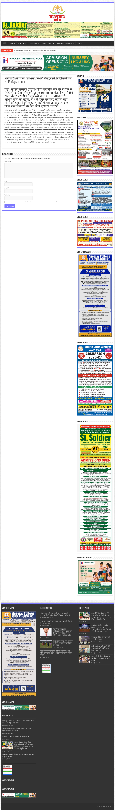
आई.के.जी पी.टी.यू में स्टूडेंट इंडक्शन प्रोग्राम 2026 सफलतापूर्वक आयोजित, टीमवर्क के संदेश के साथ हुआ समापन (101, 628)
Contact (79, 43)
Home (5, 43)
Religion (51, 43)
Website (7, 195)
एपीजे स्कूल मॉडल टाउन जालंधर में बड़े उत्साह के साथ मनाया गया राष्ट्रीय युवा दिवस (18, 722)
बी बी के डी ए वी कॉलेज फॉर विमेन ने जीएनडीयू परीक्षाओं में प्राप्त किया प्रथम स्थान (101, 648)
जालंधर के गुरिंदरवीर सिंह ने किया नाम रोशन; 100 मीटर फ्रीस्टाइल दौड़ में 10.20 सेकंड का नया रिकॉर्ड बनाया (56, 653)
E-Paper (43, 43)
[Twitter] (102, 806)
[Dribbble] (106, 806)
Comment (8, 161)
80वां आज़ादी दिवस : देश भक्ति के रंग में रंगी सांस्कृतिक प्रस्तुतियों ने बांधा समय (63, 643)
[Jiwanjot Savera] (57, 12)
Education (12, 43)
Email (6, 188)
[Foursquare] (108, 806)
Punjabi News (22, 43)
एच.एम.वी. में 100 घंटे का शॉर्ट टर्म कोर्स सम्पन (15, 737)
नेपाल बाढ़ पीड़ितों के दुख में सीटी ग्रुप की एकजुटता (100, 638)
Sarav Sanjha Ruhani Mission (65, 43)
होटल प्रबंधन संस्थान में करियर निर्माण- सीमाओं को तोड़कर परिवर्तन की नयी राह (17, 730)
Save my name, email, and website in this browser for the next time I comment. (32, 202)
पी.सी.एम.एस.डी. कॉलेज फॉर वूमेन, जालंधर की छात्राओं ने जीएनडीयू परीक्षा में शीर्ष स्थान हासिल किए (55, 614)
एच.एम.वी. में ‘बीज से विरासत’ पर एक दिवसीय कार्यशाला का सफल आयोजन (33, 50)
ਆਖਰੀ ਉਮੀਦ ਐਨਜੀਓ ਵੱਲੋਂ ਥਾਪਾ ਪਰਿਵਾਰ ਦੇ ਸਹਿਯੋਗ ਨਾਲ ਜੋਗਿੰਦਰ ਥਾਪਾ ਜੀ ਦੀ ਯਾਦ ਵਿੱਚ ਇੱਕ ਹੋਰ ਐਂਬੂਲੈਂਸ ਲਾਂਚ (23, 745)
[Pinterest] (104, 806)
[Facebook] (99, 806)
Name (6, 181)
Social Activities (34, 43)
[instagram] (110, 806)
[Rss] (97, 806)
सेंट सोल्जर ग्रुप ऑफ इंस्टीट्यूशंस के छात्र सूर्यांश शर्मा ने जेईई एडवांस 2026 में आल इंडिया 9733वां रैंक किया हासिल (62, 632)
